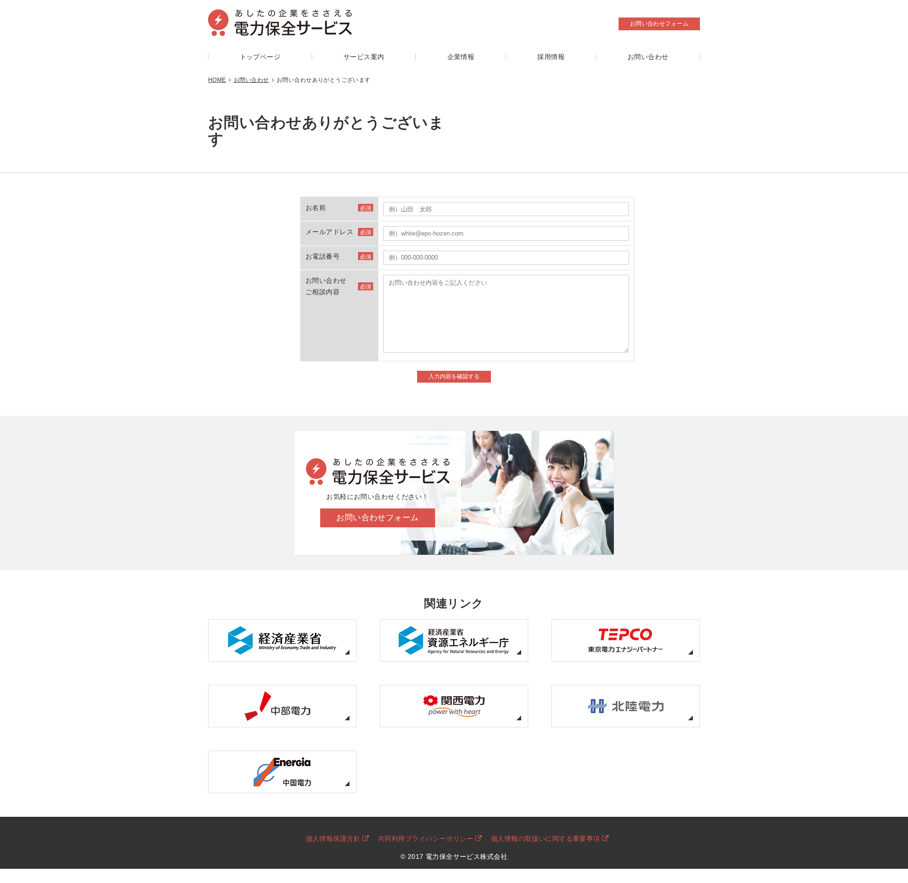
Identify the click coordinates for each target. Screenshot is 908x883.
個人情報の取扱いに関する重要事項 (545, 838)
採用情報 (551, 57)
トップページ (260, 57)
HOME (217, 80)
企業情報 (461, 57)
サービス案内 (363, 57)
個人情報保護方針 (333, 838)
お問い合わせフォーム (659, 23)
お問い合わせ (648, 57)
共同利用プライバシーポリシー (425, 838)
